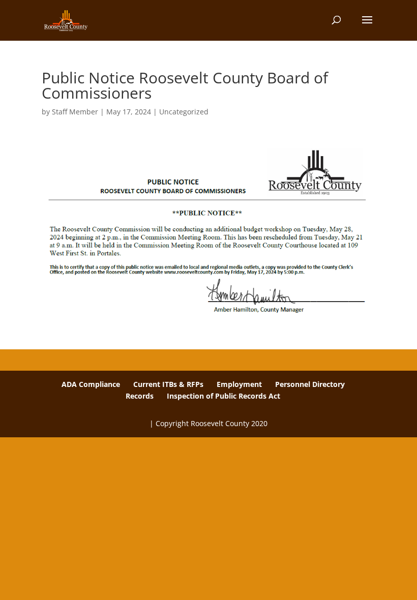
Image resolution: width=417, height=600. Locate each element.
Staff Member (75, 111)
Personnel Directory (310, 384)
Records (140, 396)
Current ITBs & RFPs (168, 384)
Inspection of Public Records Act (223, 396)
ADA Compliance (91, 384)
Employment (239, 384)
